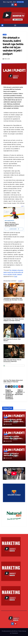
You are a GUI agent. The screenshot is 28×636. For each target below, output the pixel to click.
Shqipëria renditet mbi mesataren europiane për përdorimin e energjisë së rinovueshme (9, 394)
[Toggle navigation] (15, 25)
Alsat (15, 276)
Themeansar (15, 633)
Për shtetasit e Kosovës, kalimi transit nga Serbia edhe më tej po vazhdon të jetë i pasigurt (13, 272)
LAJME (4, 34)
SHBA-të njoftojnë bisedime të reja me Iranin (19, 392)
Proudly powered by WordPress (10, 631)
